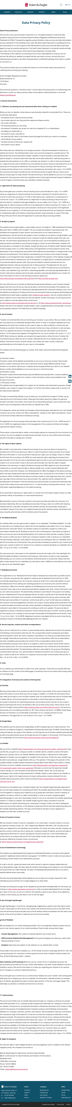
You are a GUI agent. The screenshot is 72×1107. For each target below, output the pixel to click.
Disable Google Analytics (41, 295)
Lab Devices (44, 1095)
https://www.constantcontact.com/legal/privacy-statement (22, 842)
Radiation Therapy (46, 1097)
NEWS (53, 12)
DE (69, 4)
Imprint (68, 1104)
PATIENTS (42, 12)
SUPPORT (30, 12)
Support (27, 1092)
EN (66, 4)
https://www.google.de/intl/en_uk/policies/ (55, 303)
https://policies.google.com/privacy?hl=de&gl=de (41, 738)
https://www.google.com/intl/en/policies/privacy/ (42, 707)
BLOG (65, 12)
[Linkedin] (70, 376)
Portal (63, 1095)
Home (26, 1087)
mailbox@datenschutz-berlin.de (16, 1069)
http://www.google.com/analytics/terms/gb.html (17, 278)
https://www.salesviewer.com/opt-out (21, 889)
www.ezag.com (66, 1097)
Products (27, 1090)
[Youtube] (70, 381)
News (26, 1095)
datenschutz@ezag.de (8, 95)
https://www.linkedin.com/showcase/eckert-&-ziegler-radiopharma (42, 749)
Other (63, 1087)
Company (43, 1087)
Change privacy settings (48, 1104)
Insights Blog (65, 1090)
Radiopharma (44, 1090)
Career (63, 1092)
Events (26, 1097)
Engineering (44, 1092)
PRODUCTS (18, 12)
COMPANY (7, 12)
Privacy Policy (60, 1104)
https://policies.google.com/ (48, 278)
